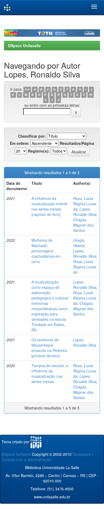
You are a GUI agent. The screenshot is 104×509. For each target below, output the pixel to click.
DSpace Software (16, 454)
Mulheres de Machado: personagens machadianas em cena (46, 250)
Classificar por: (32, 136)
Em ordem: (19, 143)
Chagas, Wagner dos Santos (83, 225)
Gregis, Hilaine (79, 242)
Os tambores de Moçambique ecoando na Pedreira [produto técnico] (49, 347)
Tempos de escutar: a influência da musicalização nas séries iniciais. (49, 373)
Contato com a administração (26, 459)
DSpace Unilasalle (24, 45)
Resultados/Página (77, 143)
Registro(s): (39, 151)
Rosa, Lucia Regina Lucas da (84, 371)
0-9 (27, 90)
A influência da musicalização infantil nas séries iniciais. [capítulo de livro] (49, 206)
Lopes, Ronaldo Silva (84, 211)
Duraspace (82, 454)
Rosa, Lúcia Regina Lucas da (84, 204)
